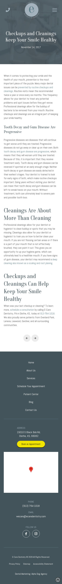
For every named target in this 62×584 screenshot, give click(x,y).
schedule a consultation (22, 309)
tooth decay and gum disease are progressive (26, 151)
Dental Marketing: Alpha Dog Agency (31, 573)
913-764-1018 (47, 313)
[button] (54, 10)
